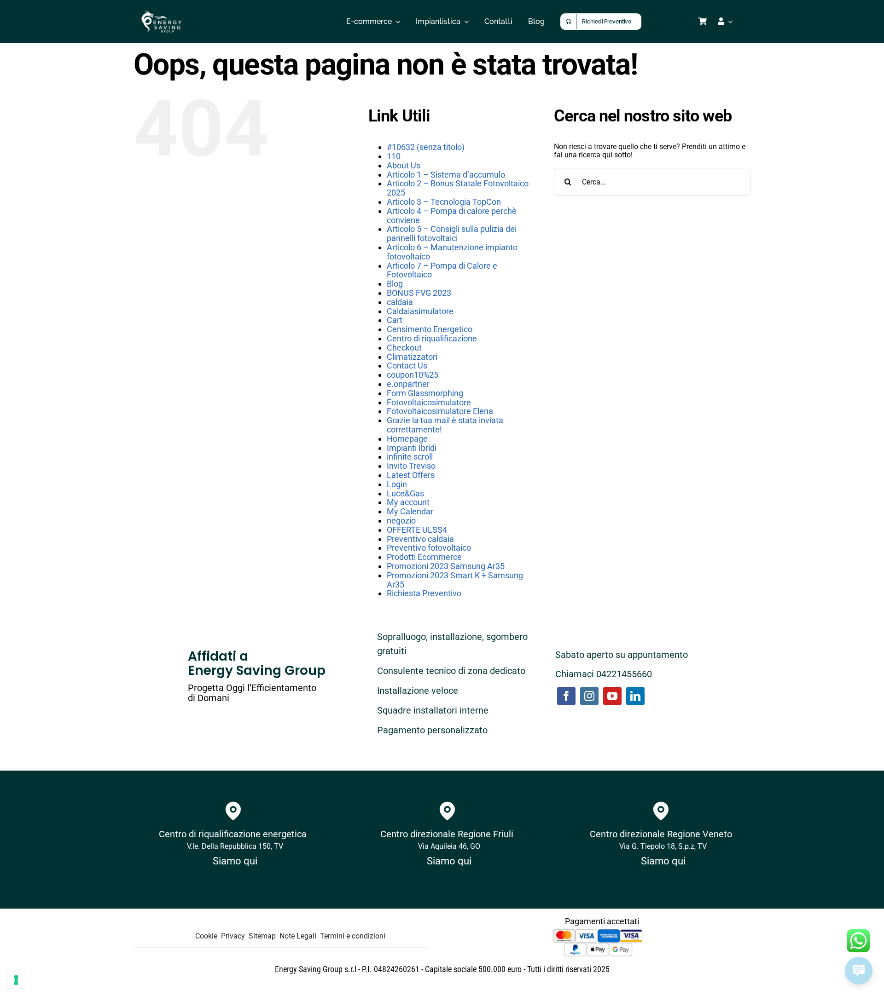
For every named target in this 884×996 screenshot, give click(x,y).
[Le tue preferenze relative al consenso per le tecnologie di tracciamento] (16, 980)
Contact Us (407, 365)
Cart (394, 320)
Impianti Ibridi (411, 448)
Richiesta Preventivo (424, 593)
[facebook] (566, 696)
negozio (401, 520)
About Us (403, 165)
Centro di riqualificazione (432, 338)
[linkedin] (635, 696)
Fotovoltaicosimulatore (429, 402)
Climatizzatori (412, 357)
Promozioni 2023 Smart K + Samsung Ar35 (455, 579)
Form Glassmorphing (425, 393)
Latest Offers (411, 475)
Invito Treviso (411, 466)
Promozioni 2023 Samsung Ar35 (446, 566)
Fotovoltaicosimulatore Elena (440, 411)
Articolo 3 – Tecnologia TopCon (444, 202)
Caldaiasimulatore (420, 311)
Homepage (407, 438)
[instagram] (589, 696)
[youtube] (612, 696)
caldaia (400, 302)
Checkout (404, 347)
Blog (395, 283)
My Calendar (410, 511)
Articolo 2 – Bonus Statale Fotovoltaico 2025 (458, 187)
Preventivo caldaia (420, 539)
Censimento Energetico (429, 329)
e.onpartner (408, 384)
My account (408, 502)
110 (394, 156)
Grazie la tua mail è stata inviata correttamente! (445, 424)
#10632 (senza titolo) (426, 147)
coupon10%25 (412, 375)
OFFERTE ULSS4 (417, 530)
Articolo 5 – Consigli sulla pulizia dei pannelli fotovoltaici (452, 233)
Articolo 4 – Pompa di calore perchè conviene (452, 215)
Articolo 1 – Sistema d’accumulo (446, 174)
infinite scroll (410, 456)
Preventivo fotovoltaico (429, 548)
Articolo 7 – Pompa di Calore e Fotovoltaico (442, 270)
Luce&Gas (405, 493)
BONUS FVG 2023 (419, 293)
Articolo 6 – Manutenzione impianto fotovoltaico (452, 251)
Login (397, 484)
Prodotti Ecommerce (424, 557)
